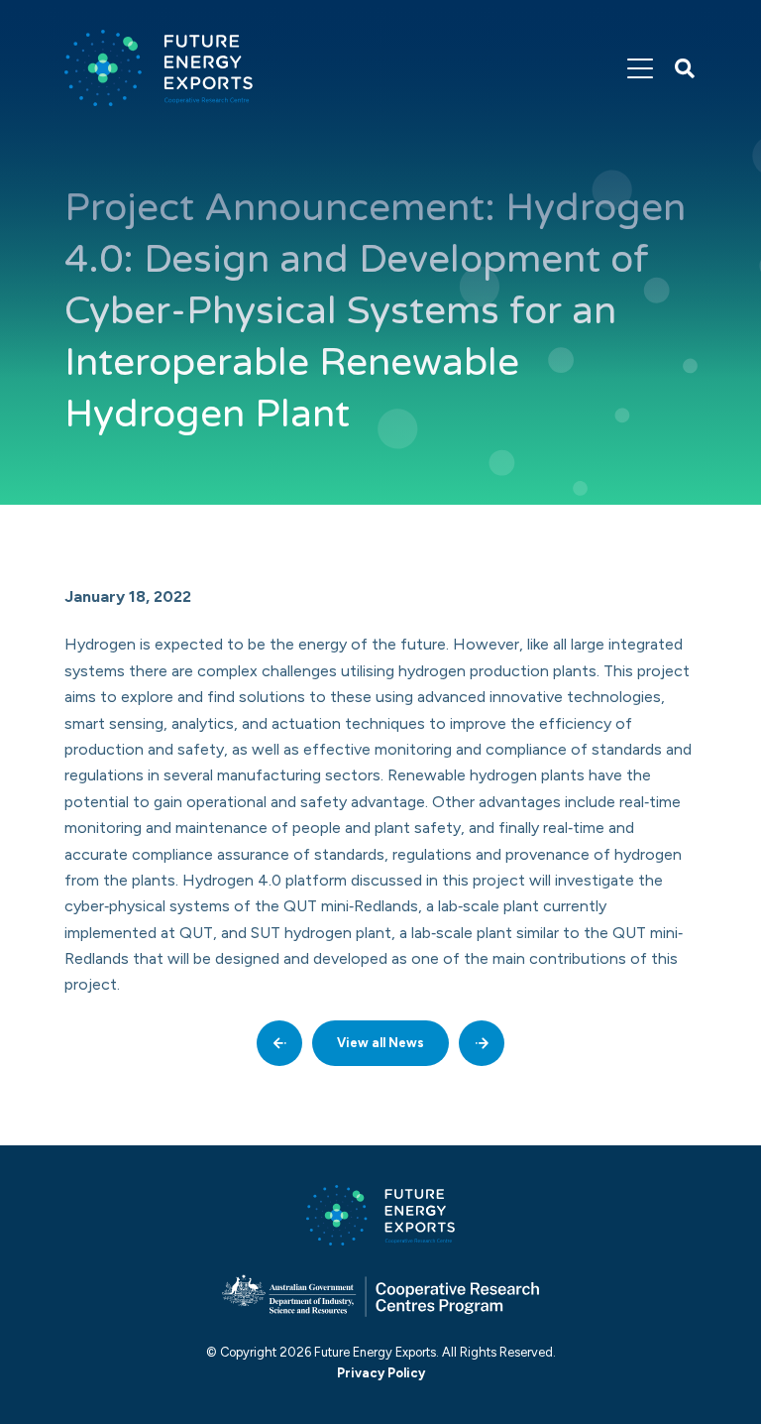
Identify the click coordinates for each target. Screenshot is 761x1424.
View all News (380, 1042)
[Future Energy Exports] (158, 68)
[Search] (685, 68)
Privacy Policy (381, 1372)
